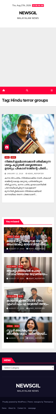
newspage (32, 408)
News (13, 157)
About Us (11, 408)
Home (4, 408)
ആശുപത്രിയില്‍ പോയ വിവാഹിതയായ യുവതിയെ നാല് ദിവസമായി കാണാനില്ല (28, 274)
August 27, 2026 (17, 249)
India (7, 157)
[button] (27, 90)
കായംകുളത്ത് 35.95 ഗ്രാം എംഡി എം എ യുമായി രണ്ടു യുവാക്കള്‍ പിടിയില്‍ (26, 304)
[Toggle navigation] (51, 90)
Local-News (11, 266)
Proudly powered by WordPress (14, 402)
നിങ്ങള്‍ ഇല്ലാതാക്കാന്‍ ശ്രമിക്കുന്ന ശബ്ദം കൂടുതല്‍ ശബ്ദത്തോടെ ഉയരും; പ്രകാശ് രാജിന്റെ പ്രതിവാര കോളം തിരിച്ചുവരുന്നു (28, 167)
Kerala (10, 236)
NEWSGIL (28, 13)
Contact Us (22, 408)
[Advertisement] (28, 57)
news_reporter (36, 174)
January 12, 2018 (15, 174)
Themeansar (48, 402)
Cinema (9, 326)
